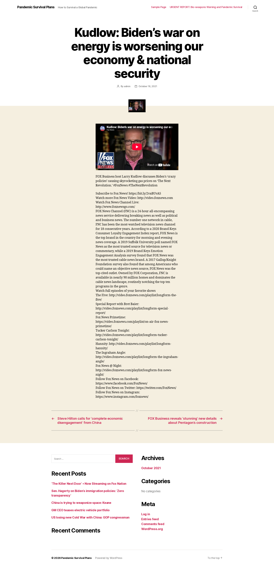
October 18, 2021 (148, 86)
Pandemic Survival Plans (36, 7)
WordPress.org (152, 529)
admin (127, 86)
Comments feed (152, 524)
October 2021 (151, 468)
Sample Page (158, 7)
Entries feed (150, 519)
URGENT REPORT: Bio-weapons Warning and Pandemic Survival (206, 7)
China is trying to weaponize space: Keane (81, 503)
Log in (145, 514)
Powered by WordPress (108, 557)
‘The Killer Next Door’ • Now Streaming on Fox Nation (88, 483)
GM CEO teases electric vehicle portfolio (80, 510)
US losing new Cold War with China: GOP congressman (90, 517)
